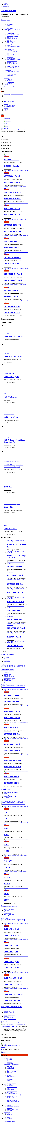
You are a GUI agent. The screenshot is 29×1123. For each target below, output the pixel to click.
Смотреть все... (4, 663)
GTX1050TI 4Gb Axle (12, 307)
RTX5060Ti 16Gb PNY (12, 225)
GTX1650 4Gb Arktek (12, 258)
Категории (5, 20)
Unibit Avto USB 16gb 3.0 (13, 336)
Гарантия (6, 4)
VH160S (7, 877)
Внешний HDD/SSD (9, 909)
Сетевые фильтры (11, 41)
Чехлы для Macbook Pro (10, 1019)
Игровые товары (7, 654)
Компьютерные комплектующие (12, 483)
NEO (5, 393)
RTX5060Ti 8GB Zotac (12, 192)
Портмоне (6, 1016)
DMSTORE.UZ (8, 10)
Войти (5, 101)
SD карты (9, 53)
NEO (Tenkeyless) (10, 397)
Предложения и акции (9, 86)
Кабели (5, 1013)
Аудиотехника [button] (7, 70)
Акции (5, 3)
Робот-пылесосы (11, 80)
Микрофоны (10, 28)
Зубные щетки (10, 82)
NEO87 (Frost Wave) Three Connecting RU (14, 441)
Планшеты (6, 84)
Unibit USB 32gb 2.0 (11, 929)
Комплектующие (7, 670)
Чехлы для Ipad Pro (8, 1017)
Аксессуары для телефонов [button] (10, 58)
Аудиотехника (7, 1105)
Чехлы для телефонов (12, 65)
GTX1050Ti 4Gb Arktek (13, 274)
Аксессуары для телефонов (11, 1007)
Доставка (6, 108)
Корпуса (9, 40)
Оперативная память (12, 38)
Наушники (9, 26)
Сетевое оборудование (12, 36)
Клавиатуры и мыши (9, 1077)
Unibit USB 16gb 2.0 (11, 377)
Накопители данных (9, 373)
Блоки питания (10, 33)
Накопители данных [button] (9, 49)
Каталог (6, 104)
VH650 (6, 845)
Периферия (5, 789)
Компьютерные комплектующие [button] (12, 29)
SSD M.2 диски (10, 32)
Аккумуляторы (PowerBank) (14, 59)
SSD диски (9, 30)
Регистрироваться (11, 101)
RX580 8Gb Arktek (11, 290)
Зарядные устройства (12, 62)
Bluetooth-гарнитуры (12, 61)
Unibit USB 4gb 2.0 (11, 417)
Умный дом (6, 1113)
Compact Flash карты (12, 55)
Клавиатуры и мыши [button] (9, 42)
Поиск (2, 91)
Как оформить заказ (9, 106)
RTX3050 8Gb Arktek (12, 176)
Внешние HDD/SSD (12, 51)
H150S (6, 894)
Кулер (5, 525)
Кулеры (5, 682)
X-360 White (8, 507)
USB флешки (10, 50)
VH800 (6, 828)
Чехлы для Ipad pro (11, 67)
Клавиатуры (10, 24)
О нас (5, 110)
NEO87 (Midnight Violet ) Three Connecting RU (13, 466)
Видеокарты (10, 37)
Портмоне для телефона (13, 66)
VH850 (6, 812)
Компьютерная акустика (13, 71)
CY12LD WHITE (10, 529)
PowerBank (6, 1009)
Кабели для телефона (12, 63)
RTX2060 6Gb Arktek (12, 209)
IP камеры (9, 79)
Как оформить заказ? (9, 1)
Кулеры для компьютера (13, 34)
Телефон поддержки (9, 94)
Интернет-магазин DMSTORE (10, 1026)
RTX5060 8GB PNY (11, 241)
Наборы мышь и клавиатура (14, 46)
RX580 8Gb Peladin (11, 160)
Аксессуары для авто (9, 83)
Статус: (5, 342)
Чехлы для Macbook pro (12, 68)
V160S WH (8, 861)
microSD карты (10, 54)
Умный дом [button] (6, 78)
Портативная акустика (12, 74)
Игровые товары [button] (8, 22)
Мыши (8, 25)
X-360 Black (8, 487)
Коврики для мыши (11, 47)
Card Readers (10, 57)
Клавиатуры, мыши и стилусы (11, 461)
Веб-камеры (7, 76)
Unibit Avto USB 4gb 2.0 (13, 357)
